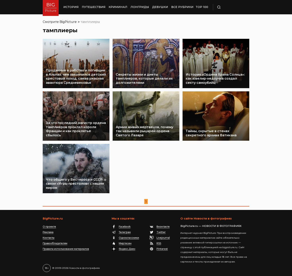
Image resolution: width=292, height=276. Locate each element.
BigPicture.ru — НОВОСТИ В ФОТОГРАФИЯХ (211, 225)
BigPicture (68, 22)
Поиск (230, 7)
